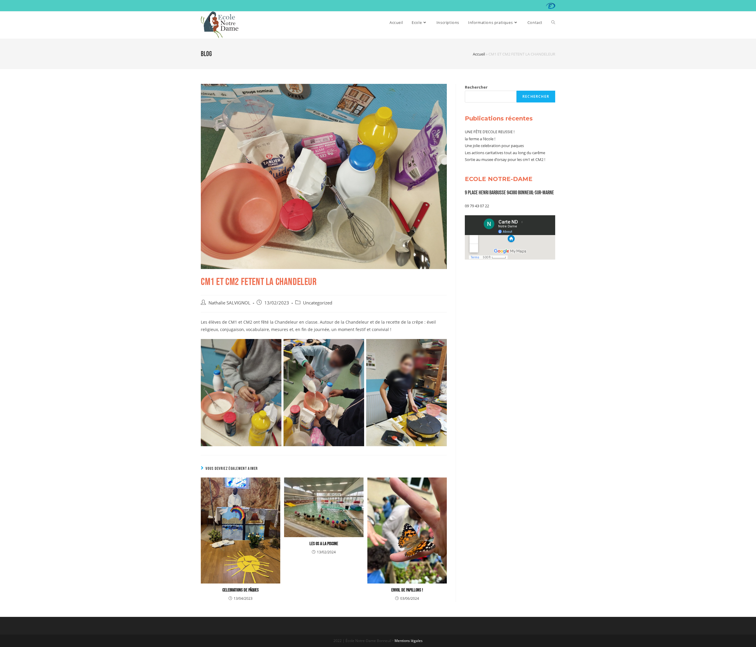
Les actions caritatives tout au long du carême (505, 152)
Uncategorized (317, 303)
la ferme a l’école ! (480, 138)
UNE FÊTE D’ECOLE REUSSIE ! (489, 131)
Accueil (479, 54)
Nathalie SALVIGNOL (229, 303)
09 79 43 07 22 (477, 205)
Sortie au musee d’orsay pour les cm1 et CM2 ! (505, 159)
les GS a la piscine (323, 544)
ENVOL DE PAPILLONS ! (407, 590)
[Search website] (553, 22)
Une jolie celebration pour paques (494, 145)
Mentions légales (409, 640)
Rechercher (476, 87)
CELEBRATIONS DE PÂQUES (240, 590)
